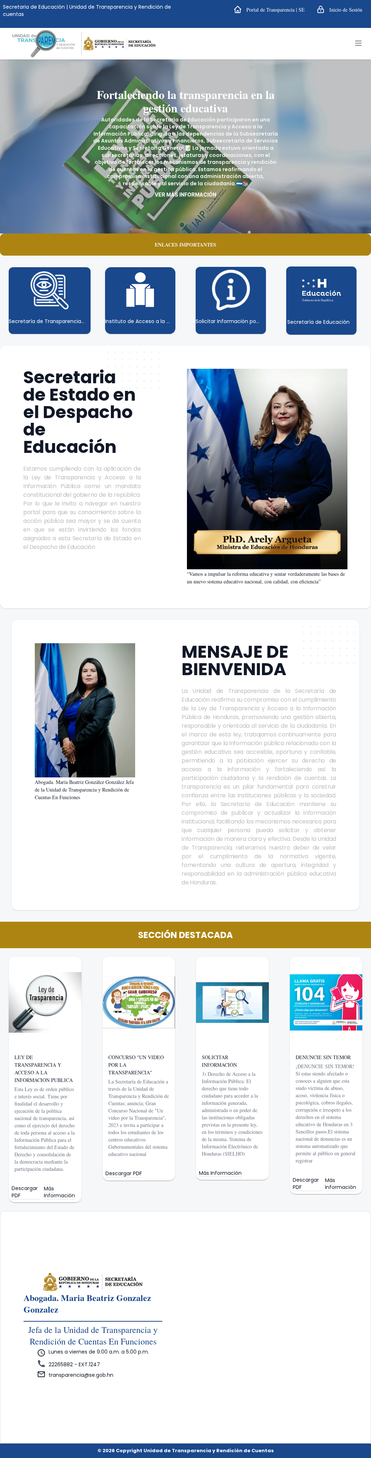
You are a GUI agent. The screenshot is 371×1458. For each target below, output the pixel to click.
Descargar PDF (25, 1192)
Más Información (59, 1192)
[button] (269, 9)
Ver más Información (185, 194)
